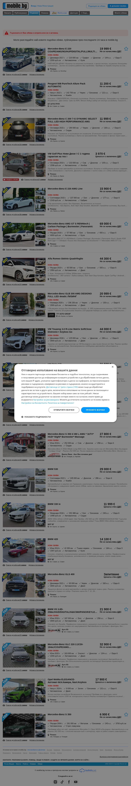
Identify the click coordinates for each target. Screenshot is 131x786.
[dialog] (65, 393)
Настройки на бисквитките (34, 403)
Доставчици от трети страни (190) (62, 387)
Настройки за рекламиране (46, 400)
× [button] (112, 367)
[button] (36, 416)
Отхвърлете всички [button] (64, 410)
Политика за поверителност (61, 403)
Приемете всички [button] (95, 410)
